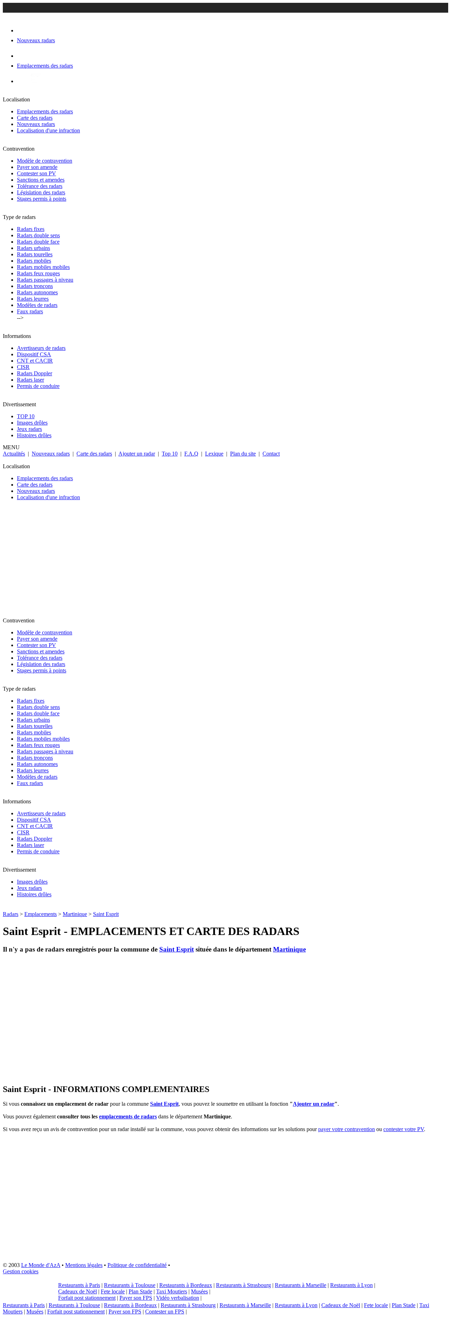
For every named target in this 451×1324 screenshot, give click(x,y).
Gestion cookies (20, 1271)
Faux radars (30, 311)
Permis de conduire (38, 386)
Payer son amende (37, 167)
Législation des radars (41, 192)
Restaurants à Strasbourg (243, 1285)
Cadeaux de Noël (77, 1291)
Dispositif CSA (34, 354)
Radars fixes (30, 229)
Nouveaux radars (36, 124)
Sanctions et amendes (40, 180)
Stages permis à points (41, 199)
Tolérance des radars (39, 186)
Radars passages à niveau (45, 280)
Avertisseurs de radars (41, 348)
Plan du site (243, 454)
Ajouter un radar (136, 454)
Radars (10, 914)
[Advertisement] (214, 562)
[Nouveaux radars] (23, 30)
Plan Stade (140, 1291)
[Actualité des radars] (34, 81)
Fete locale (113, 1291)
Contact (271, 454)
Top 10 (170, 454)
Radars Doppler (34, 373)
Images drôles (32, 423)
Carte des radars (34, 118)
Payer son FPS (135, 1298)
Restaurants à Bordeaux (185, 1285)
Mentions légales (84, 1265)
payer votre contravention (346, 1129)
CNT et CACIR (35, 361)
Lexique (214, 454)
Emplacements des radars (45, 111)
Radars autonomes (37, 292)
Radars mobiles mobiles (43, 267)
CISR (23, 367)
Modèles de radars (37, 305)
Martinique (75, 914)
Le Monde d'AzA (40, 1265)
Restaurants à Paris (79, 1285)
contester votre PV (403, 1129)
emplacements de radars (128, 1116)
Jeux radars (29, 429)
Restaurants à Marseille (300, 1285)
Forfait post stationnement (87, 1298)
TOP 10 (26, 416)
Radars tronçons (35, 286)
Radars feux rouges (38, 273)
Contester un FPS (164, 1311)
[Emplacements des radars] (22, 56)
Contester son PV (36, 173)
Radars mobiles (34, 261)
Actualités (14, 454)
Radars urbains (33, 248)
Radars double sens (38, 235)
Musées (199, 1291)
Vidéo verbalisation (177, 1298)
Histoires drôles (34, 435)
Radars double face (38, 242)
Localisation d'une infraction (48, 130)
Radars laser (30, 380)
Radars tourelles (34, 254)
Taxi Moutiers (171, 1291)
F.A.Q (191, 454)
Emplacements (40, 914)
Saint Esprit (106, 914)
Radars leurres (33, 299)
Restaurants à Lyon (351, 1285)
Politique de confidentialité (137, 1265)
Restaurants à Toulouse (129, 1285)
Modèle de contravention (44, 161)
